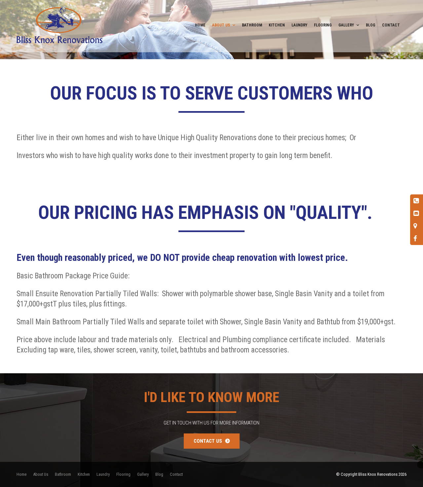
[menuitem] (21, 474)
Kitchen (277, 25)
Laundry (299, 25)
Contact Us (208, 441)
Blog (370, 25)
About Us (221, 25)
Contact (391, 25)
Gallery (346, 25)
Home (200, 25)
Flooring (323, 25)
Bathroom (252, 25)
